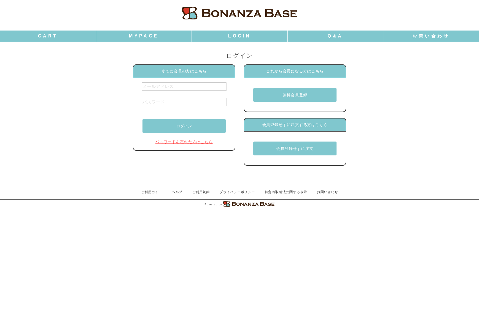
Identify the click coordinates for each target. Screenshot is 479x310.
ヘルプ (177, 192)
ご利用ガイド (151, 192)
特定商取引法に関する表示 (286, 192)
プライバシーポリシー (237, 192)
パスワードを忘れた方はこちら (184, 142)
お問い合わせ (327, 192)
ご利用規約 (201, 192)
